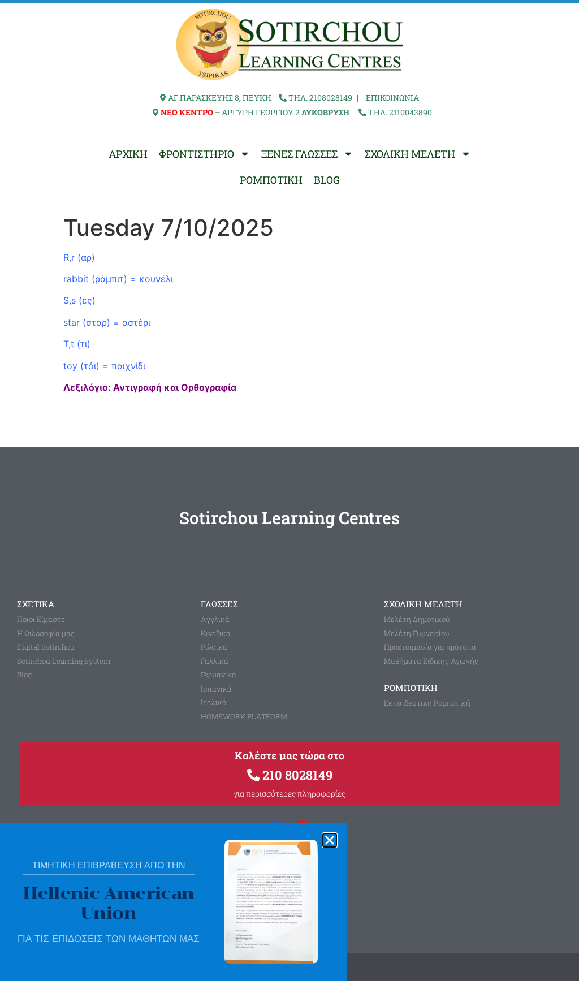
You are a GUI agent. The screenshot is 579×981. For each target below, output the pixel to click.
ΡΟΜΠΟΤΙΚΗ (271, 180)
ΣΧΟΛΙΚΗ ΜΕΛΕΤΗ (410, 154)
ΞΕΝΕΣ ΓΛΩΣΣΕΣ (299, 154)
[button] (329, 840)
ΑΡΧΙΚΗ (128, 154)
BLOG (327, 180)
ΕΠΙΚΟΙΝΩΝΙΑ (392, 97)
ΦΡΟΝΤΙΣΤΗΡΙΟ (196, 154)
